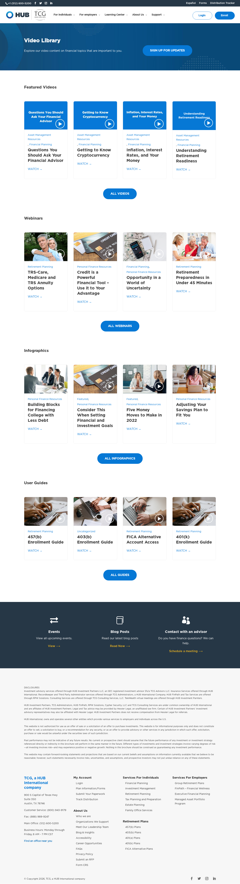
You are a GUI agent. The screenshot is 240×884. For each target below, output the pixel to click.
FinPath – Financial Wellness (192, 788)
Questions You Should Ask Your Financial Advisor (45, 155)
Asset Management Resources (39, 137)
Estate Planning (134, 805)
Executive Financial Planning (192, 794)
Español (191, 3)
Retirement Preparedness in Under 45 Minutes (194, 277)
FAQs (79, 849)
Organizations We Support (92, 821)
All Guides (120, 574)
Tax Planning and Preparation (143, 799)
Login (79, 783)
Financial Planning (40, 144)
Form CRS (82, 865)
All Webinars (120, 325)
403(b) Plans (133, 832)
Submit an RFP (85, 859)
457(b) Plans (133, 827)
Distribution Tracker (222, 3)
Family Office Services (138, 810)
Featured (82, 399)
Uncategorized (86, 531)
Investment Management (140, 788)
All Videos (120, 193)
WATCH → (35, 169)
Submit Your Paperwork (90, 794)
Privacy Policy (84, 854)
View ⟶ (54, 646)
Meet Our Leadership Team (92, 827)
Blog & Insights (85, 832)
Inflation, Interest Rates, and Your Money (144, 155)
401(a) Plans (132, 838)
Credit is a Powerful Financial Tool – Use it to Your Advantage (93, 283)
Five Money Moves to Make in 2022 (144, 415)
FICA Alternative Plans (139, 849)
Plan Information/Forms (90, 788)
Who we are (83, 816)
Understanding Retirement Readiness (191, 156)
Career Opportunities (89, 843)
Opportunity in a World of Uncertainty (144, 283)
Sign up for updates (167, 50)
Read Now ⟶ (120, 646)
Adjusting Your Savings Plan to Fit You (192, 410)
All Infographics (120, 458)
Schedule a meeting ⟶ (186, 651)
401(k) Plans (132, 843)
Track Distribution (87, 799)
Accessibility (83, 838)
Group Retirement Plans (189, 783)
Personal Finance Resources (94, 267)
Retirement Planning (40, 267)
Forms (203, 3)
